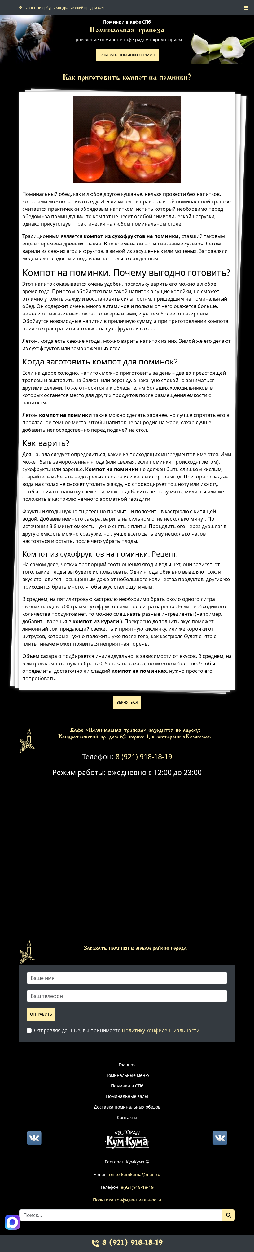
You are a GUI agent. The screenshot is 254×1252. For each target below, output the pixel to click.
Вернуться (127, 702)
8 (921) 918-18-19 (144, 756)
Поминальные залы (127, 1096)
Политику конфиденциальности (160, 1030)
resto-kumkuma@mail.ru (134, 1174)
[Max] (12, 1222)
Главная (127, 1065)
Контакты (127, 1117)
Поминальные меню (127, 1075)
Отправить (41, 1014)
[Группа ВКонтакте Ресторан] (220, 1137)
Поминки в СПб (127, 1086)
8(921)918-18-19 (137, 1187)
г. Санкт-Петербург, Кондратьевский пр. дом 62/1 (63, 7)
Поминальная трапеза (127, 30)
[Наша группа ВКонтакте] (34, 1137)
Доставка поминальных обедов (127, 1107)
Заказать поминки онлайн (127, 55)
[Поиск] (228, 1215)
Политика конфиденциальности (127, 1200)
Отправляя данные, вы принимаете (116, 1030)
